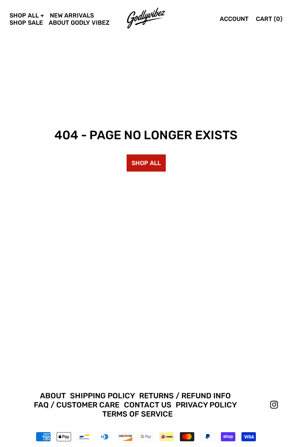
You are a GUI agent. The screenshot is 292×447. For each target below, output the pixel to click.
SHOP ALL (24, 15)
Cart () (269, 18)
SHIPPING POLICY (102, 395)
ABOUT (53, 395)
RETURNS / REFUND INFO (185, 395)
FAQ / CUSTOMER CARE (76, 404)
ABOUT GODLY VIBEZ (79, 22)
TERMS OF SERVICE (137, 413)
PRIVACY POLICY (206, 404)
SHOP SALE (26, 22)
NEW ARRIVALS (72, 15)
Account (234, 18)
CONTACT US (147, 404)
